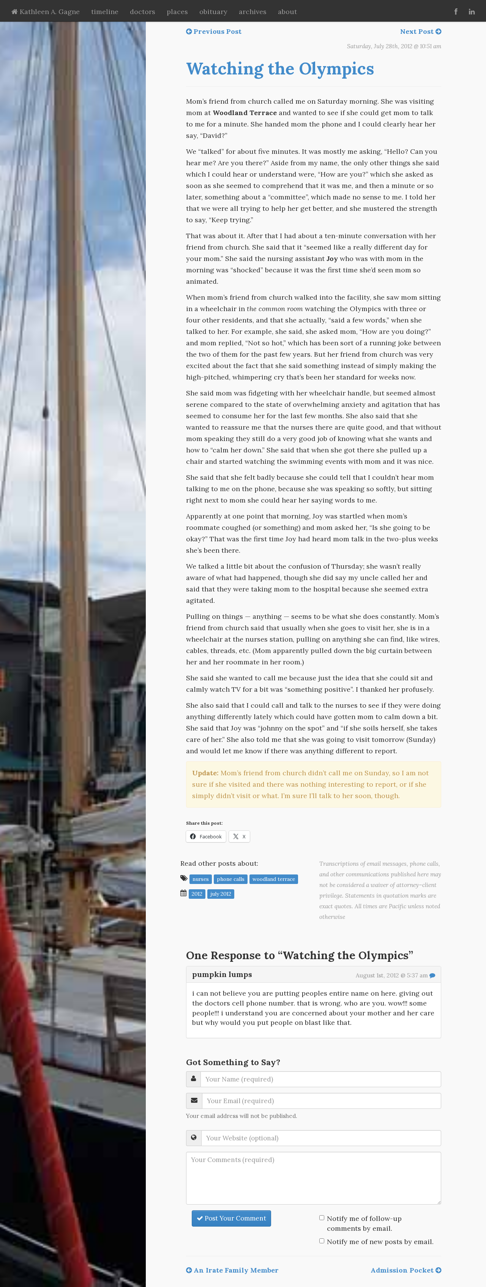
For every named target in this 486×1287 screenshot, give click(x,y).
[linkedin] (471, 10)
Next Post (418, 31)
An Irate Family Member (235, 1270)
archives (253, 11)
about (287, 11)
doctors (142, 11)
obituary (213, 11)
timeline (104, 11)
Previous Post (216, 31)
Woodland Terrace (273, 878)
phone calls (231, 878)
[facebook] (456, 10)
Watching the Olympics (280, 68)
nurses (201, 878)
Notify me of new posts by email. (380, 1241)
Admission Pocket (403, 1270)
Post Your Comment (234, 1218)
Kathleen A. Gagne (49, 11)
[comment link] (432, 975)
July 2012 (220, 893)
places (177, 11)
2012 (197, 893)
